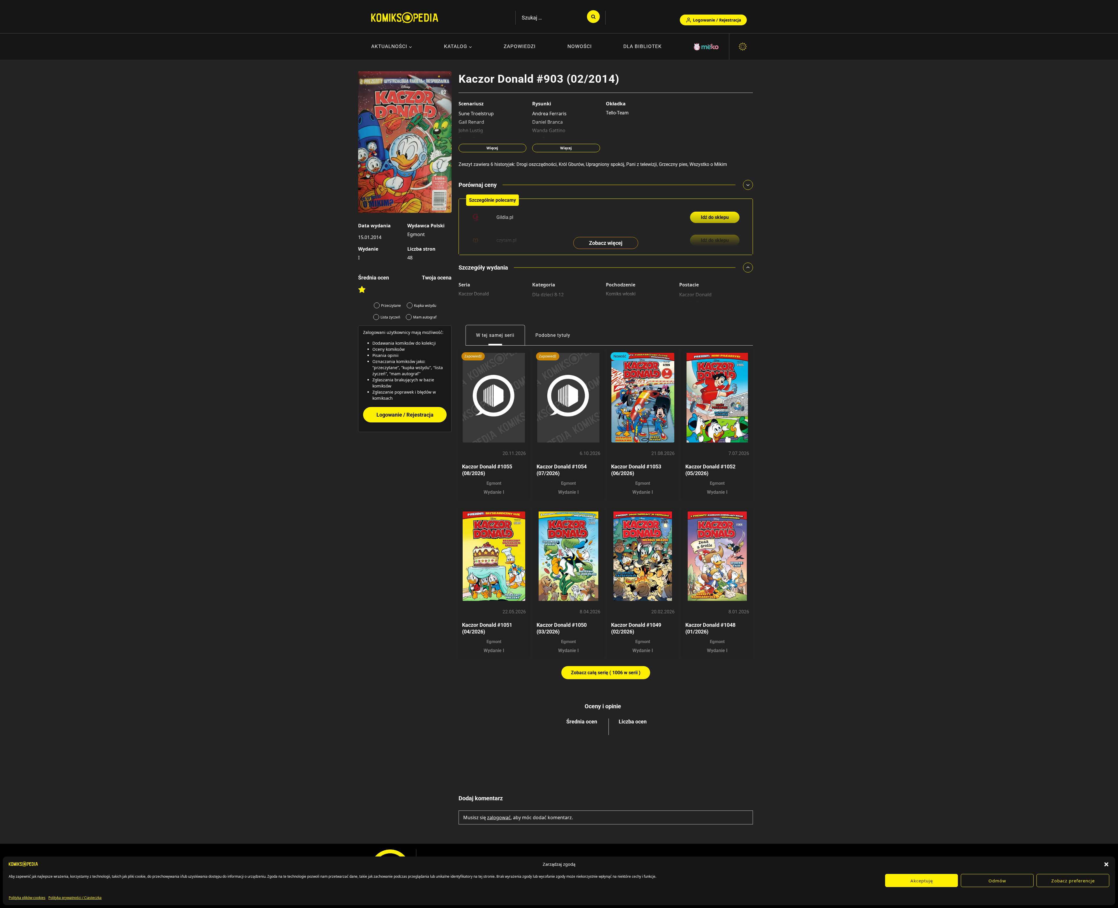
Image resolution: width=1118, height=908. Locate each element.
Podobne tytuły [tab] (552, 335)
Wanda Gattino (548, 130)
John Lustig (471, 130)
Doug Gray (470, 139)
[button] (1106, 864)
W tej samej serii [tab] (495, 335)
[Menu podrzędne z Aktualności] (391, 46)
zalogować (499, 817)
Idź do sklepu (715, 217)
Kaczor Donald (474, 294)
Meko (707, 47)
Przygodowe (545, 311)
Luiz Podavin (546, 139)
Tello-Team (617, 113)
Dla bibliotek (642, 46)
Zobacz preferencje (1073, 881)
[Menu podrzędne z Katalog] (458, 46)
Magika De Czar (696, 303)
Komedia (542, 303)
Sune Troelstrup (476, 113)
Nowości (579, 46)
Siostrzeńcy (692, 311)
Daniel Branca (547, 122)
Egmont (416, 234)
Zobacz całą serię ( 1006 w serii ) (606, 672)
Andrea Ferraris (549, 113)
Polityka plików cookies (27, 897)
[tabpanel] (606, 512)
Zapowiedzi (520, 46)
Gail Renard (471, 122)
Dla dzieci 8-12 (548, 294)
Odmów (997, 881)
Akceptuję (921, 881)
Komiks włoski (621, 294)
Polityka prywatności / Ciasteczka (75, 897)
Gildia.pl (504, 217)
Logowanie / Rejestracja (717, 20)
